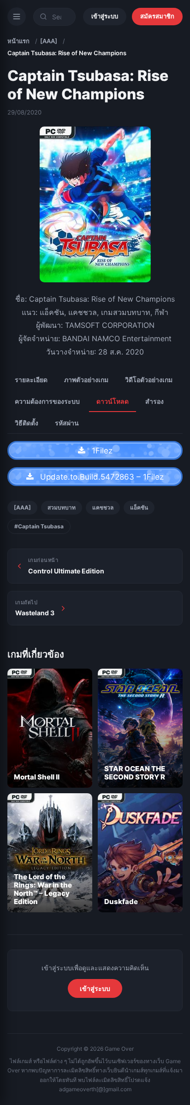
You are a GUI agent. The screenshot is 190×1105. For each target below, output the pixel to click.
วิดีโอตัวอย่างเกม (148, 380)
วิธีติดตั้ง (26, 423)
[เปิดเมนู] (16, 16)
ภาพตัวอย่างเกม (86, 380)
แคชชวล (102, 507)
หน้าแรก (18, 41)
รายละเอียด (31, 380)
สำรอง (154, 401)
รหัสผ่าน (67, 423)
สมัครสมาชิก (157, 16)
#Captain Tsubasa (39, 526)
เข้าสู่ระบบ (104, 16)
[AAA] (48, 41)
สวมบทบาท (62, 507)
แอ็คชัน (139, 507)
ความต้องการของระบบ (47, 401)
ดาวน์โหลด (112, 401)
